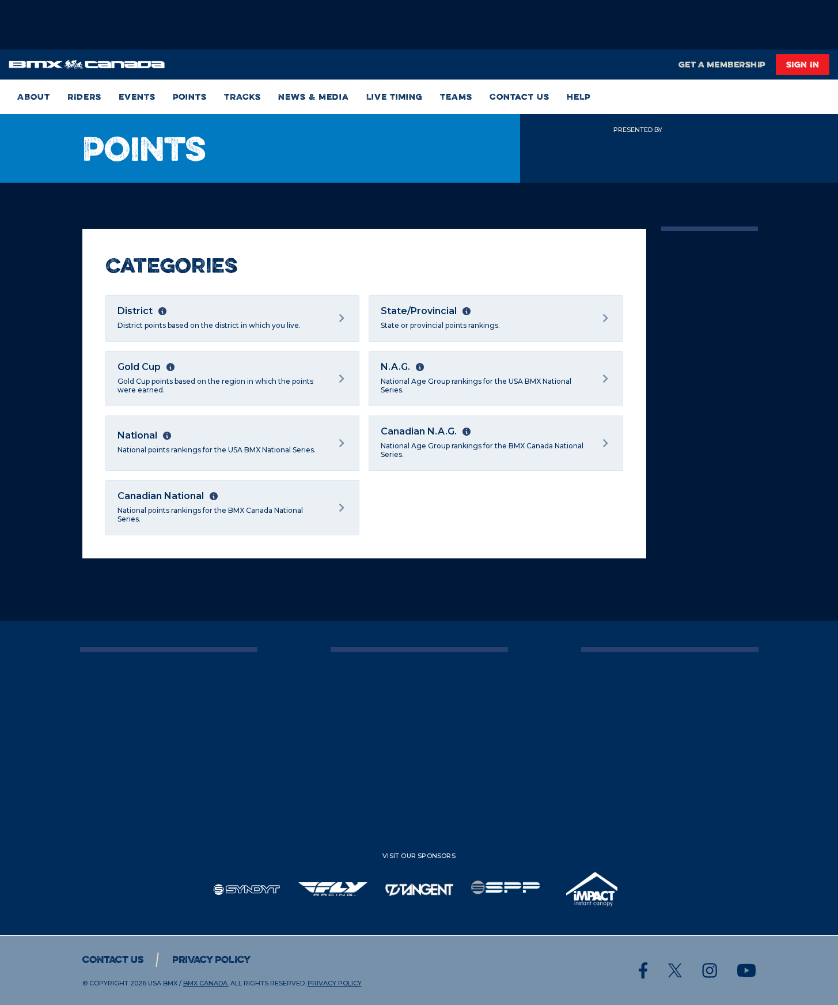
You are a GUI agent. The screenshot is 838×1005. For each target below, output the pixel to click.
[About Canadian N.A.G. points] (466, 432)
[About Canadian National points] (214, 496)
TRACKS (242, 96)
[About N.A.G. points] (420, 367)
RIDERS (84, 96)
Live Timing (394, 96)
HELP (578, 96)
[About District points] (162, 311)
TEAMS (456, 96)
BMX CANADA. (206, 983)
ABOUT (33, 96)
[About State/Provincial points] (466, 311)
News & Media (313, 96)
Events (137, 96)
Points (190, 96)
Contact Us (519, 96)
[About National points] (167, 436)
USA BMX (162, 983)
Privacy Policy (211, 959)
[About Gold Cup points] (170, 367)
